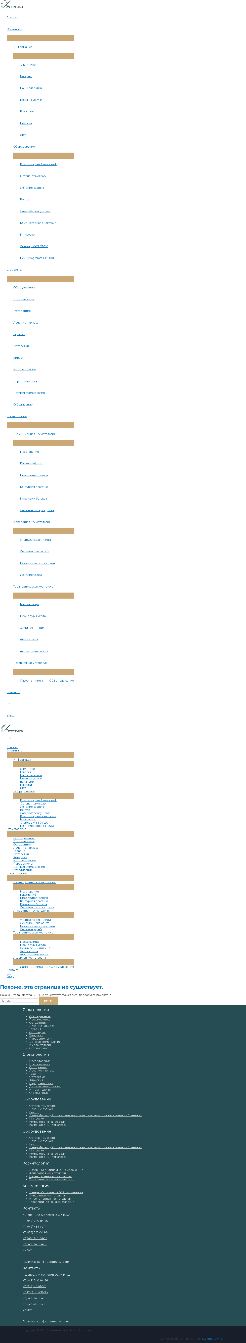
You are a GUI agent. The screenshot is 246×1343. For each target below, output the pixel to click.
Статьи (24, 135)
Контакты (13, 692)
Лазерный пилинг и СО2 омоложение (47, 680)
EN (9, 704)
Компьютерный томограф (38, 164)
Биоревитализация (34, 475)
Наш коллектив (31, 88)
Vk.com (27, 1250)
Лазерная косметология (30, 662)
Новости (26, 123)
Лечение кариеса (25, 322)
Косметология (17, 416)
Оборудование (24, 146)
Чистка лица (29, 639)
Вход (10, 715)
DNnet (218, 1338)
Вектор (25, 199)
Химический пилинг (35, 627)
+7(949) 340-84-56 (35, 1238)
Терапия (19, 334)
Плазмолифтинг (31, 463)
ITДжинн (207, 1338)
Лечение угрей (31, 574)
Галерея (26, 76)
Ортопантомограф (33, 176)
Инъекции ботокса (33, 498)
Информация (22, 47)
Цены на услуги (31, 99)
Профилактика (23, 299)
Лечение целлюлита (34, 551)
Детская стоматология (29, 392)
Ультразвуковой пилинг (37, 539)
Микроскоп (28, 234)
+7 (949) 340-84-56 (35, 1220)
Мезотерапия (29, 451)
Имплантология (24, 369)
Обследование (24, 287)
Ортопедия (21, 346)
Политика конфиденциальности (46, 1261)
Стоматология (16, 269)
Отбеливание (23, 404)
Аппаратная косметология (32, 522)
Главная (12, 17)
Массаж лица (29, 604)
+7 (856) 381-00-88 (35, 1232)
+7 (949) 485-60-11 (34, 1226)
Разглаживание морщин (37, 563)
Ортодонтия (22, 310)
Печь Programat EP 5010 (37, 258)
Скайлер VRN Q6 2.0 (34, 246)
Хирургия (20, 357)
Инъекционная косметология (34, 434)
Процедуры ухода (33, 616)
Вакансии (27, 111)
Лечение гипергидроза (37, 510)
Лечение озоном (32, 187)
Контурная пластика (34, 486)
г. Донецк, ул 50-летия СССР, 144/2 (46, 1215)
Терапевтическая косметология (35, 586)
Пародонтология (25, 381)
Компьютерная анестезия (38, 223)
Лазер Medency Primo (35, 211)
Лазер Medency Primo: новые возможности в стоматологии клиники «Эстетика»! (85, 1115)
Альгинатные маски (34, 651)
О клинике (14, 29)
